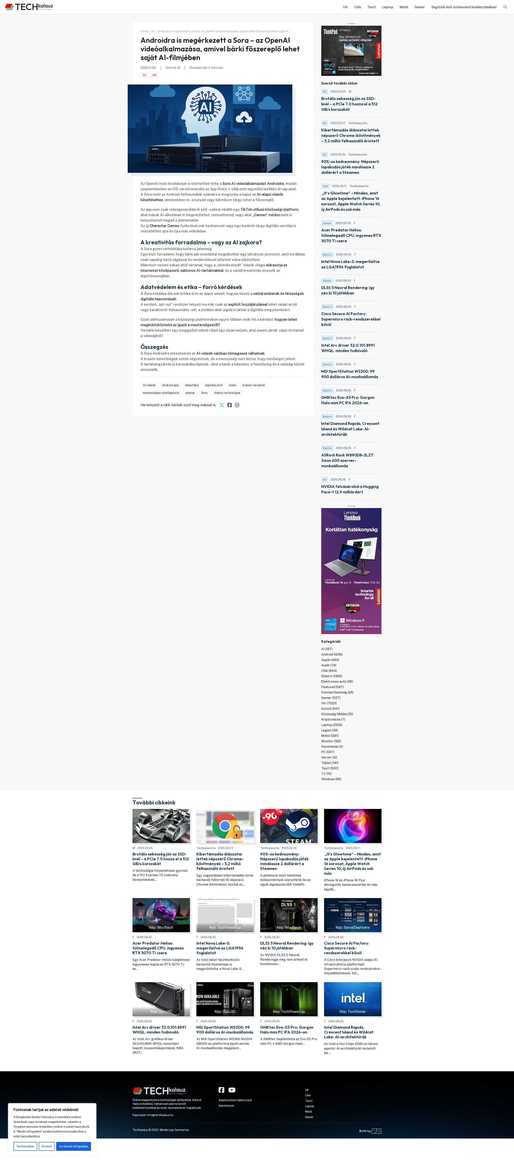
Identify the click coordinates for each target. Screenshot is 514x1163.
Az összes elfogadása (73, 1146)
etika (232, 385)
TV (323, 774)
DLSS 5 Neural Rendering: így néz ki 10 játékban (287, 945)
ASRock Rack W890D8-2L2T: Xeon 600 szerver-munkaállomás (347, 460)
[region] (52, 1129)
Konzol (326, 709)
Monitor (327, 741)
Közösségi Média (334, 714)
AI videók (149, 385)
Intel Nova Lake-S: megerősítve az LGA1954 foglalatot (219, 948)
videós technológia (227, 392)
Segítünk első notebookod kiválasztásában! (464, 7)
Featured (328, 687)
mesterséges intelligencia (161, 392)
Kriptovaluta (330, 719)
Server (326, 757)
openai (190, 392)
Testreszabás (25, 1146)
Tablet (326, 763)
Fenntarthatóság (334, 692)
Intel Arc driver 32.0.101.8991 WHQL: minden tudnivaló (159, 1030)
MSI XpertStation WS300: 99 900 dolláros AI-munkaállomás (224, 1030)
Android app (170, 385)
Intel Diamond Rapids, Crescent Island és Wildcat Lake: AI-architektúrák (350, 429)
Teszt (371, 7)
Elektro (327, 254)
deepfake (192, 385)
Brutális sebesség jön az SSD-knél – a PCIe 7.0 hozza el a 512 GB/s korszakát (349, 104)
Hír (345, 7)
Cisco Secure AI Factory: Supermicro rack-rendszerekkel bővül (350, 319)
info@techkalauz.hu (160, 1115)
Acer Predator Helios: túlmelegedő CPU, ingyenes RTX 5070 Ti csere (351, 235)
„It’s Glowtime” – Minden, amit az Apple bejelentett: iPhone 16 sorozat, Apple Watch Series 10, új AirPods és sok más (352, 864)
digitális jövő (213, 385)
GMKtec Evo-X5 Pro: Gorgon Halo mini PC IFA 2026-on (286, 1030)
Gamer (420, 7)
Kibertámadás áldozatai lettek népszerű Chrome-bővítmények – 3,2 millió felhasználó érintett (350, 135)
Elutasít (47, 1146)
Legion (326, 730)
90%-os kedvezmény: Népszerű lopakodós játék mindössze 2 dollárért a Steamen (350, 167)
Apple (325, 660)
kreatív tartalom (254, 385)
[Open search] (505, 7)
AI (144, 75)
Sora (204, 392)
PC (323, 752)
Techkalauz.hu (206, 848)
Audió (325, 665)
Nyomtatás (329, 747)
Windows (328, 779)
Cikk (357, 7)
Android (327, 654)
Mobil (404, 7)
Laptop (387, 7)
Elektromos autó (333, 681)
